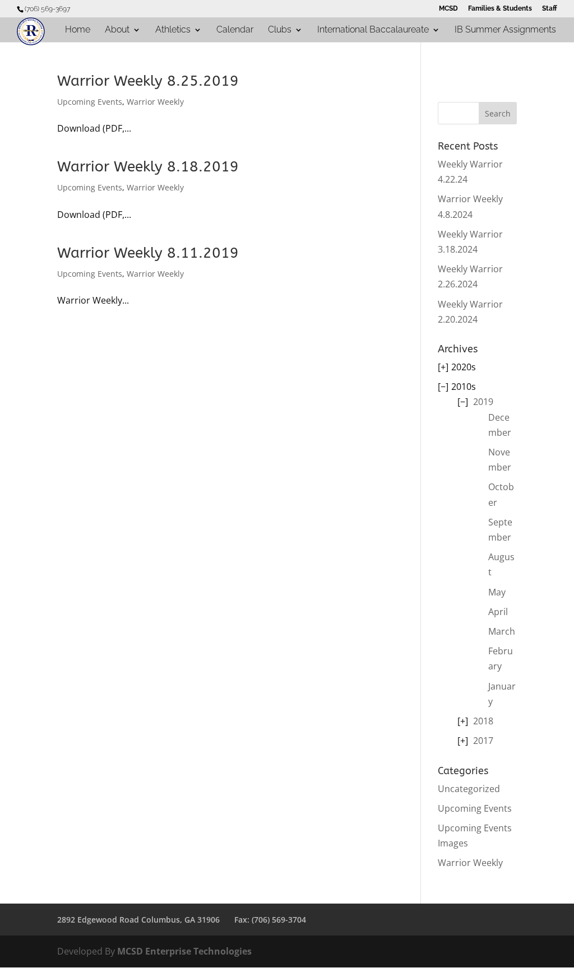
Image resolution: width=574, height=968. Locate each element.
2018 (483, 721)
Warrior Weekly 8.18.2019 (148, 166)
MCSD (448, 8)
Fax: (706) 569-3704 (270, 919)
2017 (483, 740)
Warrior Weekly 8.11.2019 (148, 253)
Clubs (279, 30)
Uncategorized (469, 789)
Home (77, 30)
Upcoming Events (89, 101)
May (497, 592)
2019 (483, 401)
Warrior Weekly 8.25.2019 (148, 81)
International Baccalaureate (373, 30)
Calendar (234, 30)
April (498, 612)
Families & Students (500, 8)
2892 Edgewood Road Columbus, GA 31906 (138, 919)
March (501, 631)
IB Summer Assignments (505, 30)
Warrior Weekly (155, 101)
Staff (549, 8)
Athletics (173, 30)
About (117, 30)
